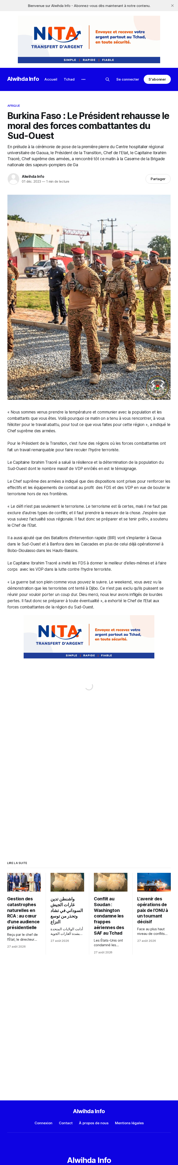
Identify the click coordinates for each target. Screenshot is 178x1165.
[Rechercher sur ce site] (107, 79)
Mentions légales (129, 1123)
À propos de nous (93, 1123)
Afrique (13, 105)
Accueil (50, 79)
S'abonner (157, 79)
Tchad (69, 79)
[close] (172, 5)
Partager (158, 179)
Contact (66, 1123)
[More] (83, 79)
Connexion (43, 1123)
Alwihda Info (23, 78)
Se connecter (127, 79)
